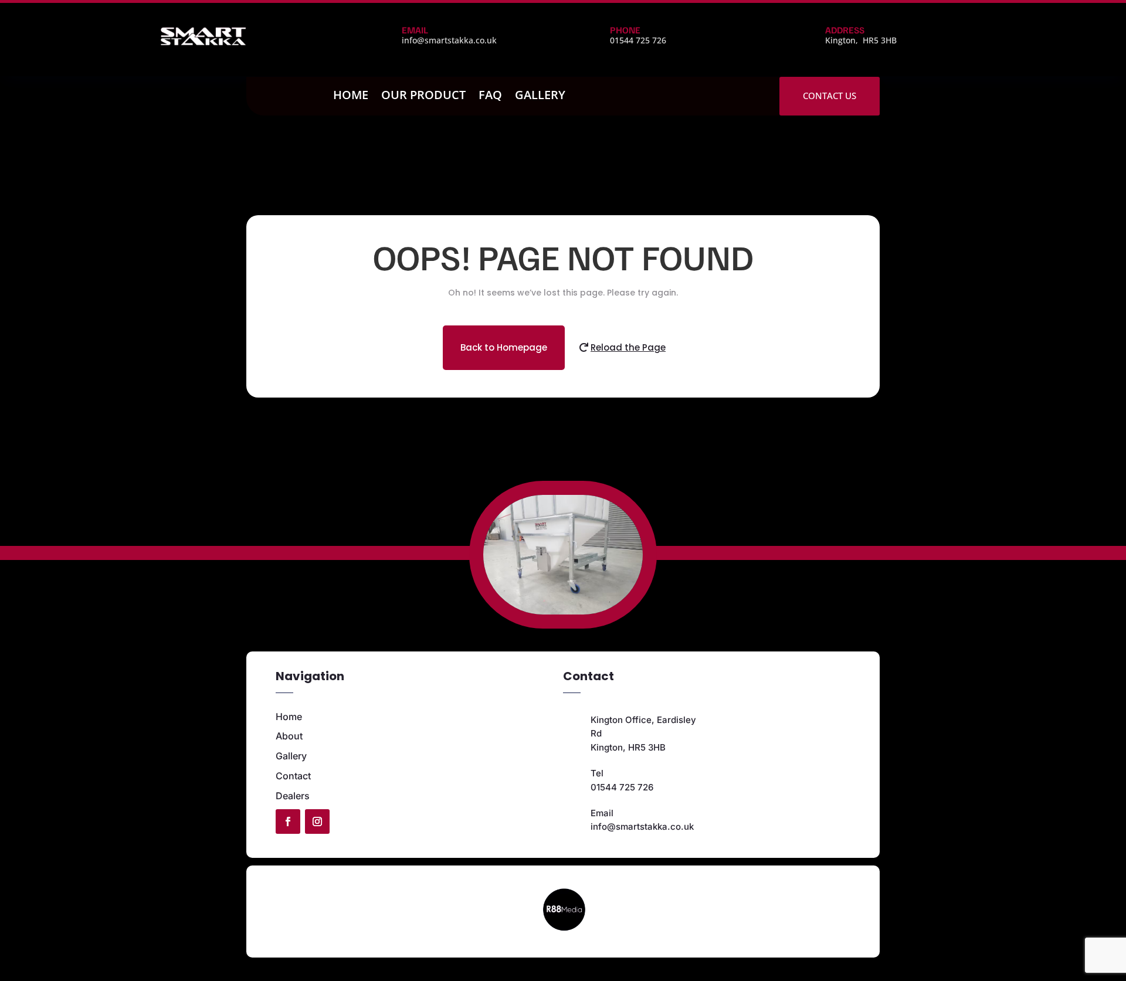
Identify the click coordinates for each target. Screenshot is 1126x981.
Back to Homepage (503, 347)
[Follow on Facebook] (288, 821)
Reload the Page (628, 347)
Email (415, 30)
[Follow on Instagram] (317, 821)
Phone (625, 30)
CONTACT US (829, 95)
